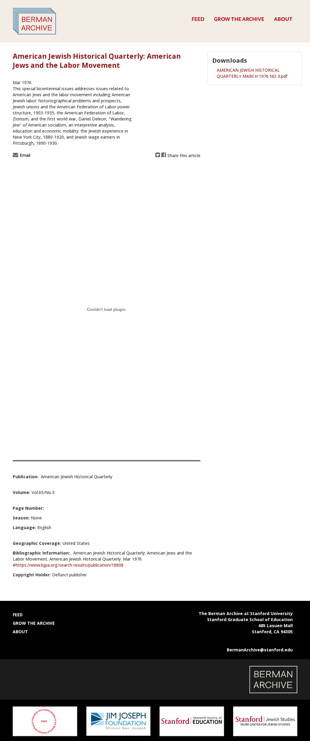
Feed (198, 19)
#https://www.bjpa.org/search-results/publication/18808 (68, 565)
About (283, 19)
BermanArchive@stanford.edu (260, 650)
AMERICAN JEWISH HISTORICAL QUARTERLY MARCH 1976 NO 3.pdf (252, 73)
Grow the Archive (239, 19)
